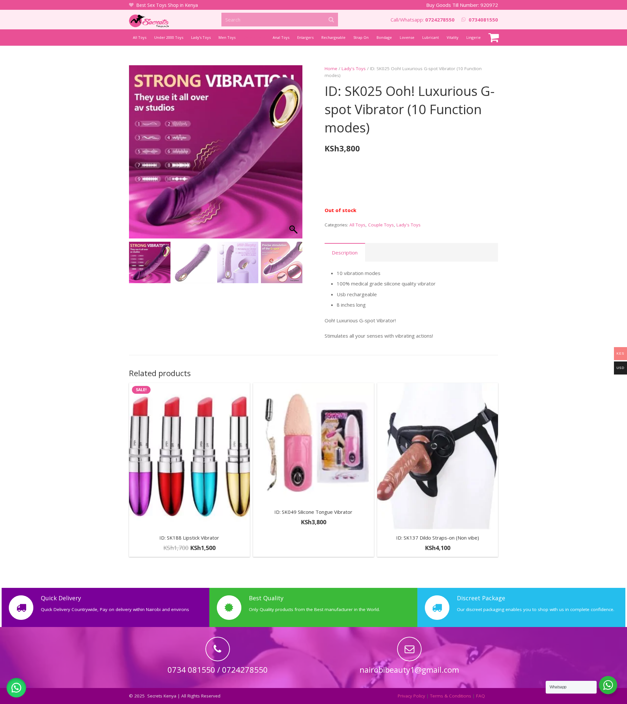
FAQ (480, 696)
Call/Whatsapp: (423, 19)
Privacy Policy (411, 696)
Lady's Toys (354, 68)
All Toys (357, 225)
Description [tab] (345, 252)
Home (331, 68)
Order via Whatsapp (316, 550)
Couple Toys (381, 225)
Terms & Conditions (450, 696)
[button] (294, 155)
